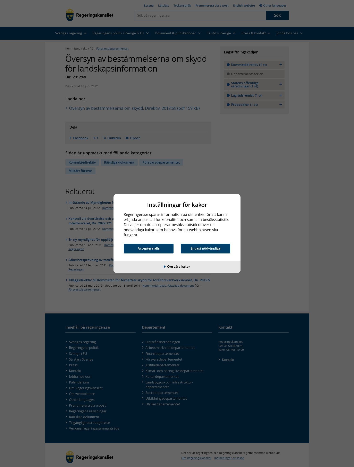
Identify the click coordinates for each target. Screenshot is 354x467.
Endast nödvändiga (205, 248)
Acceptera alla (149, 248)
